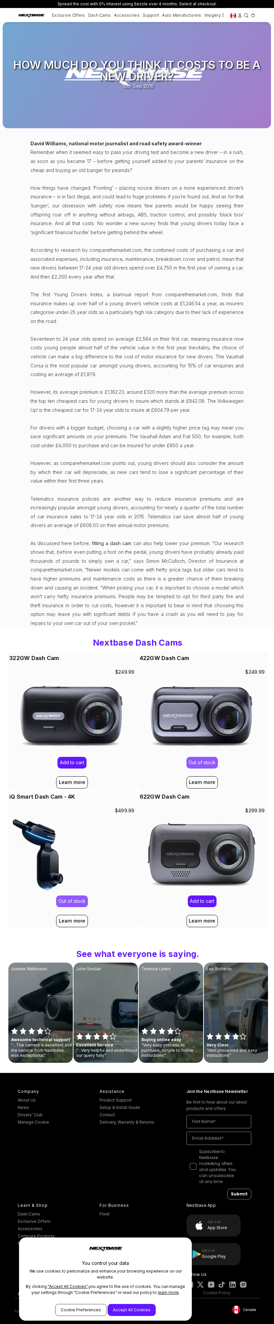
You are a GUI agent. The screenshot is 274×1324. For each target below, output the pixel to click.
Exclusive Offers (68, 15)
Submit (239, 1194)
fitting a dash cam (111, 543)
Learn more (202, 782)
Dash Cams (99, 15)
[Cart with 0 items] (253, 15)
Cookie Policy (217, 1292)
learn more (168, 1292)
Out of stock (202, 762)
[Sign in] (240, 15)
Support (151, 15)
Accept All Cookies (131, 1309)
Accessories (127, 15)
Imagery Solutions (222, 15)
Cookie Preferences (81, 1309)
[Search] (246, 15)
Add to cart (202, 901)
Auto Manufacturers (181, 15)
